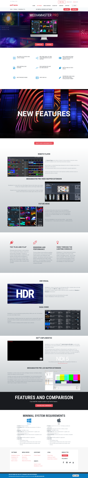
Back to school (14, 460)
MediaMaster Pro (21, 9)
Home (34, 5)
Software (39, 5)
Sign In (74, 5)
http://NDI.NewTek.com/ (62, 363)
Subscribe (65, 455)
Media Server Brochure (26, 460)
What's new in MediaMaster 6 (44, 143)
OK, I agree (75, 475)
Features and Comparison (44, 405)
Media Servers (47, 5)
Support (67, 5)
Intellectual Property (51, 457)
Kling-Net (55, 5)
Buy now (66, 9)
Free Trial (61, 2)
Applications (24, 457)
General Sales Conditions (52, 459)
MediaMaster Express (15, 455)
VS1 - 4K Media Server (26, 455)
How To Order (24, 459)
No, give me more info (39, 476)
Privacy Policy (50, 455)
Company (61, 5)
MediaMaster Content (38, 465)
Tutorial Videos (14, 459)
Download (39, 44)
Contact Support (37, 455)
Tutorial (49, 44)
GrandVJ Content (37, 464)
